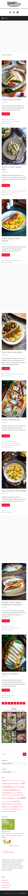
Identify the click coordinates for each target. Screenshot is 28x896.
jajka (23, 787)
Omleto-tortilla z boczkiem (11, 100)
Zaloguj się (4, 880)
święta (14, 811)
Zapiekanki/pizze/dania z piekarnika (11, 445)
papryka (17, 801)
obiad (23, 798)
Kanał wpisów (5, 882)
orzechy (11, 801)
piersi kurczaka (12, 804)
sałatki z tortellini (6, 192)
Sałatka (15, 807)
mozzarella (10, 798)
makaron (19, 792)
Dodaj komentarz (8, 194)
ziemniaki (14, 809)
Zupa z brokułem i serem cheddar (14, 491)
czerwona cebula (13, 783)
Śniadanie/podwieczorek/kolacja (10, 121)
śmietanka (4, 811)
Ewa (6, 102)
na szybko (17, 798)
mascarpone (17, 795)
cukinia (23, 780)
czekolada (4, 783)
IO (4, 374)
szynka (6, 809)
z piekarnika (19, 809)
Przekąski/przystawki (9, 119)
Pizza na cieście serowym (11, 420)
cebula (16, 780)
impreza (19, 787)
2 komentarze (7, 123)
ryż (11, 806)
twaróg (10, 809)
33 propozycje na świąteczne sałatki (14, 711)
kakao (3, 790)
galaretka (13, 787)
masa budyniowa (10, 795)
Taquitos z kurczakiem (10, 674)
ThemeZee (22, 893)
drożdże (19, 783)
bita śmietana (9, 780)
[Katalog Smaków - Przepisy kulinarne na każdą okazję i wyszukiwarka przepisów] (14, 835)
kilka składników (11, 790)
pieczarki (5, 804)
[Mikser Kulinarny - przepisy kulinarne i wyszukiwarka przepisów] (8, 829)
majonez (15, 792)
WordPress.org (6, 887)
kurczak (11, 792)
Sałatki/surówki (15, 192)
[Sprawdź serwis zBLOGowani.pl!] (14, 845)
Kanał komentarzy (6, 885)
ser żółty (20, 806)
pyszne (8, 806)
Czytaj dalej (6, 114)
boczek (13, 780)
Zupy (5, 510)
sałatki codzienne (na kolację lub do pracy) (15, 191)
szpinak (3, 809)
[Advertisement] (14, 36)
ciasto (19, 780)
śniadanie (9, 811)
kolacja (19, 790)
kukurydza (5, 793)
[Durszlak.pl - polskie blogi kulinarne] (6, 831)
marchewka (4, 795)
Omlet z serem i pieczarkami (12, 352)
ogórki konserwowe (5, 801)
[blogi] (4, 837)
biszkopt (4, 780)
